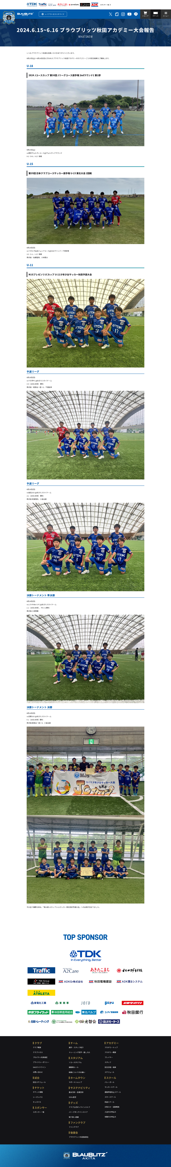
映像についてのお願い (77, 1072)
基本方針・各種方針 (76, 1092)
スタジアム (76, 1058)
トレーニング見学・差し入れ (79, 1052)
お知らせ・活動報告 (112, 1107)
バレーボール (109, 1082)
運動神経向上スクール (113, 1092)
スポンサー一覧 (104, 5)
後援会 (74, 1132)
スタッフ (108, 1062)
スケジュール (109, 1072)
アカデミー (112, 1043)
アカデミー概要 (110, 1052)
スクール (111, 1078)
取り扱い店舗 (74, 1117)
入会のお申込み (110, 1112)
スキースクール (110, 1097)
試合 (36, 1078)
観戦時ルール (74, 1067)
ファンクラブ (77, 1122)
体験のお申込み (110, 1117)
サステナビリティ (80, 1088)
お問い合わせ (38, 1072)
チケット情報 (38, 1092)
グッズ (74, 1103)
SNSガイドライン (39, 1067)
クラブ (38, 1043)
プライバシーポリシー (41, 1062)
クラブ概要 (37, 1047)
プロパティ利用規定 (40, 1057)
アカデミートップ (111, 1047)
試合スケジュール (39, 1082)
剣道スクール (109, 1102)
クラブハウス (38, 1052)
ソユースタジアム (75, 1062)
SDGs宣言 (72, 1097)
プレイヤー (109, 1057)
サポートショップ (75, 1082)
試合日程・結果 (110, 1067)
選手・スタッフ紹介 (76, 1047)
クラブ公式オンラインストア (79, 1107)
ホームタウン (77, 1078)
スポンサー (40, 1107)
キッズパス (37, 1102)
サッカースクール (111, 1087)
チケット (39, 1087)
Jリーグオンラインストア (78, 1112)
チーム (74, 1043)
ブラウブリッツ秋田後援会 (78, 1137)
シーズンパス (38, 1097)
